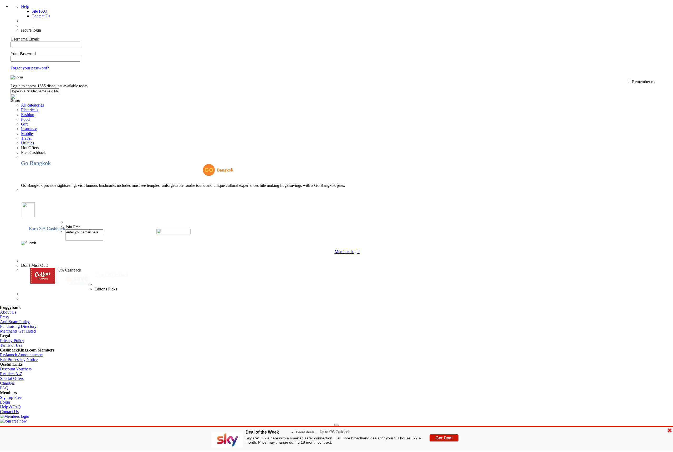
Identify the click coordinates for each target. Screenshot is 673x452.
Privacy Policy (12, 340)
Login (5, 402)
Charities (7, 383)
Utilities (27, 143)
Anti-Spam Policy (15, 321)
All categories (32, 105)
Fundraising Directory (18, 326)
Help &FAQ (10, 407)
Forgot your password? (30, 68)
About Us (8, 312)
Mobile (27, 133)
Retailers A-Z (11, 373)
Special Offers (12, 378)
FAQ (4, 388)
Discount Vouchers (16, 369)
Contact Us (41, 16)
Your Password (23, 53)
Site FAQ (39, 11)
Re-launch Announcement (21, 355)
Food (25, 119)
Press (4, 317)
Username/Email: (25, 39)
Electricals (29, 110)
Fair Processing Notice (19, 359)
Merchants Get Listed (18, 331)
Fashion (27, 114)
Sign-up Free (11, 397)
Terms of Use (11, 345)
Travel (26, 138)
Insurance (29, 129)
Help (25, 6)
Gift (24, 124)
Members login (347, 251)
